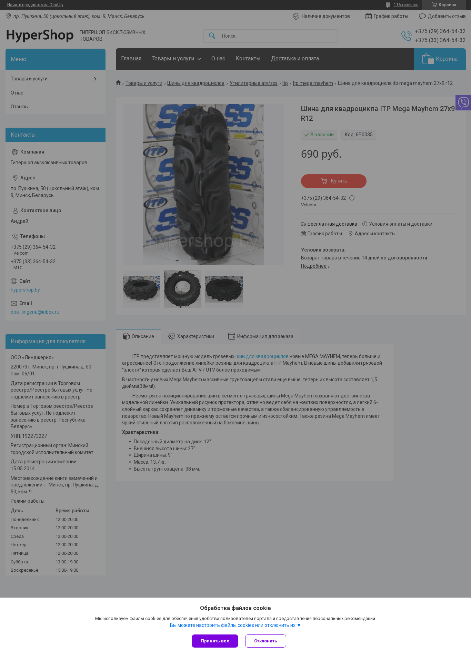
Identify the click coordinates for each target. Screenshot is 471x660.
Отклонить (265, 640)
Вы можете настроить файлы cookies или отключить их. (233, 625)
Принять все (215, 640)
